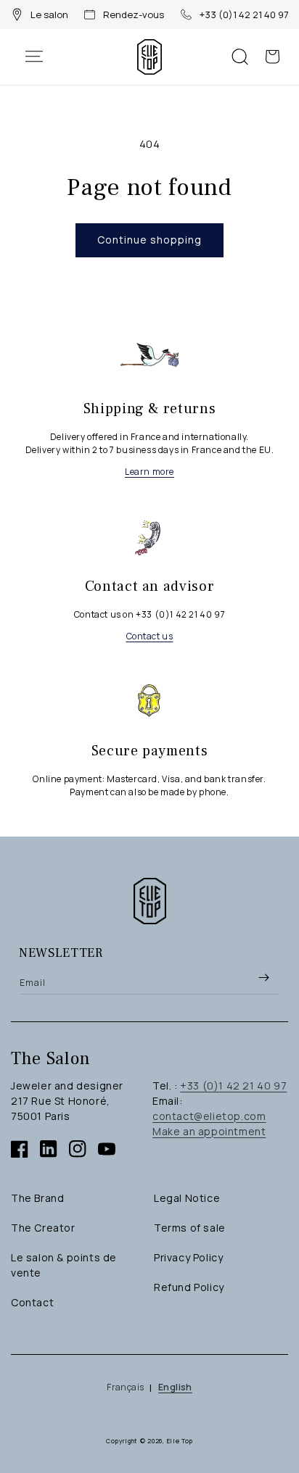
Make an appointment (209, 1131)
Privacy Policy (188, 1257)
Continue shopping (149, 239)
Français (125, 1387)
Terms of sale (190, 1228)
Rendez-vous (133, 14)
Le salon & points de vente (64, 1264)
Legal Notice (187, 1198)
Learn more (149, 471)
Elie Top (180, 1441)
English (175, 1387)
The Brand (37, 1198)
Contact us (149, 636)
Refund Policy (189, 1287)
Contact (32, 1302)
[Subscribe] (263, 977)
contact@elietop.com (209, 1116)
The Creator (43, 1228)
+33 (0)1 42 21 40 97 (244, 14)
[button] (41, 56)
